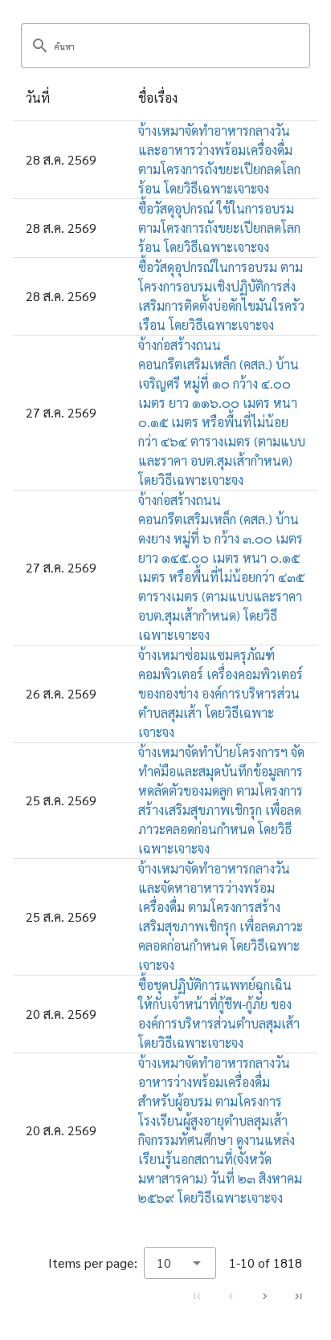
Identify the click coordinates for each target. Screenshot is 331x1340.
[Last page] (298, 1295)
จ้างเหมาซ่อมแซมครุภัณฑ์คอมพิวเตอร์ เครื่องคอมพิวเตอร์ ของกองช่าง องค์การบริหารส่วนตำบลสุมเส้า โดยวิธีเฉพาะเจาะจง (220, 693)
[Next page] (264, 1295)
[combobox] (180, 1263)
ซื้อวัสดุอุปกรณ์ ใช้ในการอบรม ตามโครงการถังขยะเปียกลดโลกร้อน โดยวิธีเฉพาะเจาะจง (219, 227)
